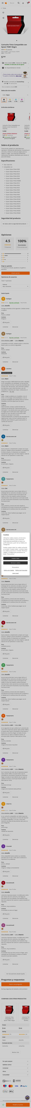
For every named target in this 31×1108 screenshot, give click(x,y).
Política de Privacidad (21, 570)
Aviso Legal (15, 573)
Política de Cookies (9, 570)
